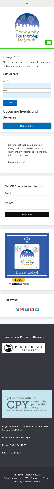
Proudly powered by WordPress (20, 478)
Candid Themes (31, 481)
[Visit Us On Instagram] (22, 310)
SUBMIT (10, 102)
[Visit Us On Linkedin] (27, 310)
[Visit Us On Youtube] (32, 310)
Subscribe (27, 214)
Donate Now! (27, 125)
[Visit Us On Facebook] (17, 310)
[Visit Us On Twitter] (36, 310)
